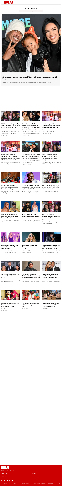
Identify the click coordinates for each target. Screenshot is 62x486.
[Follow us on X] (4, 480)
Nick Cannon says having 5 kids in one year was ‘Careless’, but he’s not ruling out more (51, 187)
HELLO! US (34, 473)
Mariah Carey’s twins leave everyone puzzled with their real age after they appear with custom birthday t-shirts (31, 126)
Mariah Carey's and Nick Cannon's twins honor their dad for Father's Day (31, 216)
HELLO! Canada (36, 474)
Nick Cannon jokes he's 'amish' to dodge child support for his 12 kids (29, 77)
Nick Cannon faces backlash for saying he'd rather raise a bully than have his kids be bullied (31, 156)
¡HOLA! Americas (5, 474)
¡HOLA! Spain (4, 473)
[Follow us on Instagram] (7, 480)
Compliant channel (45, 483)
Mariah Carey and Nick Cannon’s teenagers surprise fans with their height (9, 187)
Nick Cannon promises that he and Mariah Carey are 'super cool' (30, 304)
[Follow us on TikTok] (13, 480)
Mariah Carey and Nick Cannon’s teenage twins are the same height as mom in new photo (51, 126)
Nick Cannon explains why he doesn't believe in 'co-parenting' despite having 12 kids (31, 187)
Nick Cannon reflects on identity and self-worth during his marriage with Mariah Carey (31, 275)
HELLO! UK (3, 476)
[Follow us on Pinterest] (10, 480)
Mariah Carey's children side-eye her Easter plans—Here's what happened (9, 246)
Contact (58, 483)
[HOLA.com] (31, 467)
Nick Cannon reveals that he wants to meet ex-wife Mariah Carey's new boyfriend (51, 304)
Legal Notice (19, 483)
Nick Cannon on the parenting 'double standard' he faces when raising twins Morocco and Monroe (10, 126)
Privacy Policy (6, 483)
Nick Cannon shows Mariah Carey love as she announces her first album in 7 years (9, 216)
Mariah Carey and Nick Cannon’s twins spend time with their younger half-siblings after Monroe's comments (10, 157)
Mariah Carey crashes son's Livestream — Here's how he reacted (30, 246)
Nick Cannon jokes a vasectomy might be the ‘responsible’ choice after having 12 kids (51, 246)
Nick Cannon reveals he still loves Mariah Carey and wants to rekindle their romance (51, 275)
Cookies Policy (31, 483)
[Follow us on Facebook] (2, 480)
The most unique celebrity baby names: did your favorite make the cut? (10, 275)
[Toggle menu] (2, 2)
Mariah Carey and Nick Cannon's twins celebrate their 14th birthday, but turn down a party (51, 216)
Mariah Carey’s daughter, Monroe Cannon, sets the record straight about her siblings (49, 157)
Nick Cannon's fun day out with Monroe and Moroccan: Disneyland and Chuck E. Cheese (10, 305)
